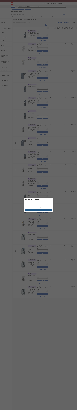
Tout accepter (47, 210)
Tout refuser (29, 210)
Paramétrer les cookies (38, 210)
